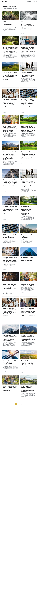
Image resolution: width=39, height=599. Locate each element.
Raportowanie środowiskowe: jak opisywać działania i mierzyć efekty (28, 236)
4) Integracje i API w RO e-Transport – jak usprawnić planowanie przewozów (27, 259)
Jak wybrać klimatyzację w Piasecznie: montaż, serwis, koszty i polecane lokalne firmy (28, 284)
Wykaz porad (28, 1)
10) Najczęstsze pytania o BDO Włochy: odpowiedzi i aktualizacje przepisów (10, 236)
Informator (5, 1)
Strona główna (34, 1)
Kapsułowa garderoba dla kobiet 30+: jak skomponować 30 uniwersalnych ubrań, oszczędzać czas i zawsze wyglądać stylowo (10, 338)
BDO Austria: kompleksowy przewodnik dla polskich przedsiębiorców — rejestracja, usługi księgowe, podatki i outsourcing (28, 363)
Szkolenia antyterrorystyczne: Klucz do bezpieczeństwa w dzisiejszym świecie (10, 23)
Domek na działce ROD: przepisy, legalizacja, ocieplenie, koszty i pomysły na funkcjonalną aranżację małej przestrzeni (28, 389)
